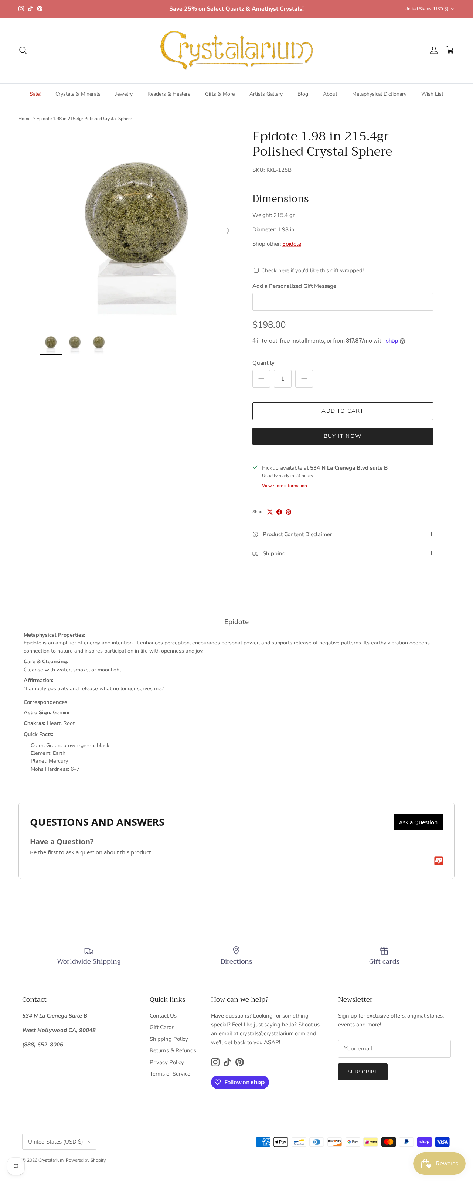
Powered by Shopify (86, 1160)
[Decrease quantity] (261, 379)
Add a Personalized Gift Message (294, 286)
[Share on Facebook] (279, 512)
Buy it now (343, 436)
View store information (284, 485)
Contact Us (163, 1015)
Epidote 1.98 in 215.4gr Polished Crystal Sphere (84, 119)
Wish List (432, 94)
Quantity (263, 363)
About (330, 94)
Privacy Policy (167, 1062)
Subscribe (363, 1072)
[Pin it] (288, 512)
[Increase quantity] (304, 379)
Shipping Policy (169, 1039)
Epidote (291, 244)
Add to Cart (342, 411)
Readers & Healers (168, 94)
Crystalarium (51, 1160)
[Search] (22, 50)
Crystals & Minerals (78, 94)
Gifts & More (220, 94)
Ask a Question (418, 822)
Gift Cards (162, 1027)
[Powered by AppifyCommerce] (438, 860)
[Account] (432, 50)
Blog (302, 94)
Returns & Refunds (173, 1050)
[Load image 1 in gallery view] (138, 227)
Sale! (35, 94)
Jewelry (124, 94)
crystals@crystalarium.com (272, 1033)
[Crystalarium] (236, 50)
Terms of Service (170, 1073)
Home (24, 119)
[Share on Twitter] (270, 512)
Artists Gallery (266, 94)
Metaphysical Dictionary (379, 94)
